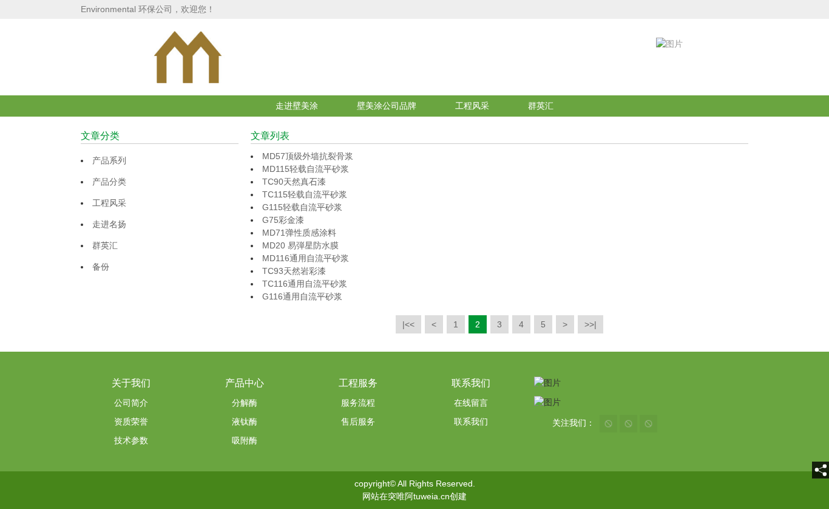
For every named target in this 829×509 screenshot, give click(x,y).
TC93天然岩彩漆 (294, 271)
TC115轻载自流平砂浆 (304, 194)
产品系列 (109, 160)
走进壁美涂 (297, 106)
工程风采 (472, 106)
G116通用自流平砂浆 (302, 296)
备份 (100, 267)
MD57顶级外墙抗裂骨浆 (307, 156)
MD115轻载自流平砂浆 (305, 169)
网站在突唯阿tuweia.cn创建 (414, 496)
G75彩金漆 (283, 220)
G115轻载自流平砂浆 (302, 207)
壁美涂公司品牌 (386, 106)
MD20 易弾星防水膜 (300, 245)
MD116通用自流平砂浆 (305, 258)
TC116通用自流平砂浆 (304, 284)
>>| (590, 324)
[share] (820, 470)
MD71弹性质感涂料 (299, 232)
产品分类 (109, 181)
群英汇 (540, 106)
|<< (408, 324)
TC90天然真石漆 (294, 181)
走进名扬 (109, 224)
